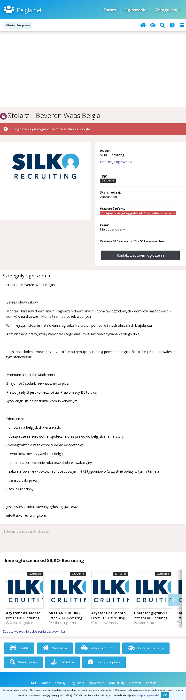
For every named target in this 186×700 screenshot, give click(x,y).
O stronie (135, 683)
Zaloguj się (167, 10)
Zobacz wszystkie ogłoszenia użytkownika (34, 631)
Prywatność (96, 683)
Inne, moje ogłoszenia (116, 161)
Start (33, 683)
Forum (110, 10)
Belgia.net (29, 10)
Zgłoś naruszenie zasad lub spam (27, 531)
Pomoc (45, 683)
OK (165, 695)
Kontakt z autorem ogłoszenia (140, 255)
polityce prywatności (148, 695)
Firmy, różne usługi (150, 648)
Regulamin (77, 683)
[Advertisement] (93, 70)
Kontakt (151, 683)
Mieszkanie (59, 648)
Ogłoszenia (135, 10)
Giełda (24, 648)
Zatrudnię (67, 662)
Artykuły (59, 683)
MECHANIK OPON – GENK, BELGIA (77, 613)
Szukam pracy (27, 662)
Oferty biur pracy (108, 662)
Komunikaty (116, 683)
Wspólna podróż (102, 648)
